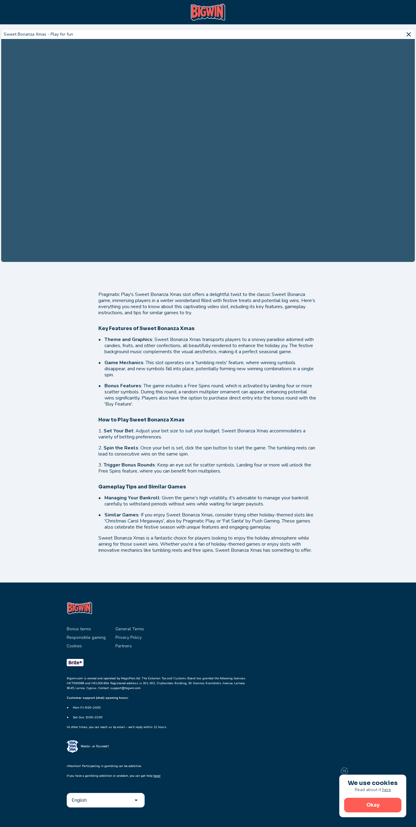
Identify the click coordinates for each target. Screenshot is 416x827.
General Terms (129, 629)
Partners (123, 646)
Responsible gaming (86, 637)
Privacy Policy (128, 637)
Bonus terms (79, 629)
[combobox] (106, 800)
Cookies (74, 646)
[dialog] (372, 796)
